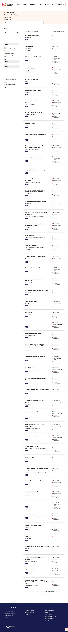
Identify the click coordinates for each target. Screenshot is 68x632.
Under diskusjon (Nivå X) (9, 53)
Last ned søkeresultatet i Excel (58, 31)
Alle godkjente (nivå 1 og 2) (10, 48)
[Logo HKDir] (10, 626)
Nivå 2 (6, 50)
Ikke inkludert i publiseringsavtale (11, 85)
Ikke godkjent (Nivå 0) (9, 55)
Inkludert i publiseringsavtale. (10, 84)
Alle (5, 56)
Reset (17, 32)
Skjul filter (6, 28)
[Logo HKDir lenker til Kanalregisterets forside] (8, 5)
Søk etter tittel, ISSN (7, 19)
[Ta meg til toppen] (66, 629)
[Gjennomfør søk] (5, 22)
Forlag (11, 17)
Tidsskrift (6, 17)
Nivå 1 (6, 52)
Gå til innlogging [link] (61, 4)
